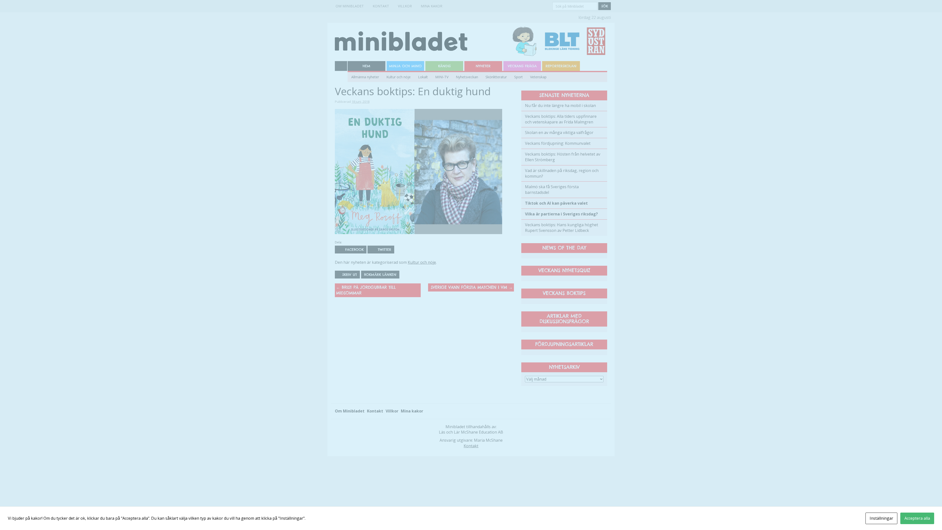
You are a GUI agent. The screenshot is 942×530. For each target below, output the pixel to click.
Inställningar (881, 518)
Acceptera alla (917, 518)
